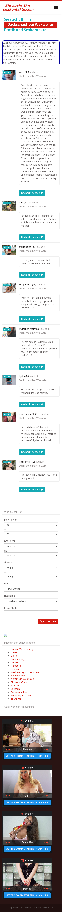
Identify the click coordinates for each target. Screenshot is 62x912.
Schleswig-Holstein (21, 695)
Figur (6, 583)
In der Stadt (10, 607)
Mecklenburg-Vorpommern (25, 672)
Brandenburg (18, 659)
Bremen (15, 662)
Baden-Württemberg (22, 649)
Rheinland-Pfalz (19, 682)
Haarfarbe (9, 595)
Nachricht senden (31, 192)
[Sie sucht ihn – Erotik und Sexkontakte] (18, 7)
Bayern (14, 652)
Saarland (15, 685)
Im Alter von (10, 519)
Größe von (10, 540)
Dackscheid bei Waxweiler (33, 76)
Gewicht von (10, 562)
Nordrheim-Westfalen (22, 678)
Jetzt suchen (49, 621)
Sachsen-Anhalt (19, 692)
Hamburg (16, 665)
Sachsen (15, 688)
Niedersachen (18, 675)
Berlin (14, 655)
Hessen (15, 669)
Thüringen (16, 698)
